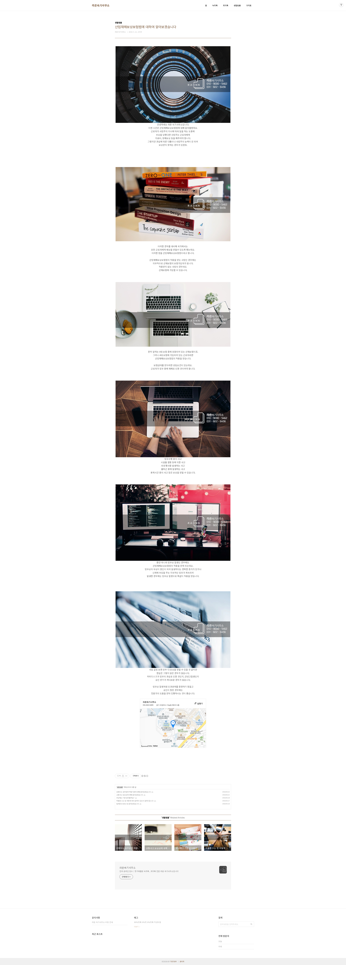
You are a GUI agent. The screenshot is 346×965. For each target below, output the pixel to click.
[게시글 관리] (126, 776)
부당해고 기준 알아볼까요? (125, 798)
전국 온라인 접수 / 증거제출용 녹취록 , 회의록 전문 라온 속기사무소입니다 (148, 871)
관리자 (182, 961)
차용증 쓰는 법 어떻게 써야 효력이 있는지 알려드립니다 (134, 801)
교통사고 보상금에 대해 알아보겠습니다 (129, 795)
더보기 (136, 926)
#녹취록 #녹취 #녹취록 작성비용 (148, 922)
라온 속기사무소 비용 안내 (102, 922)
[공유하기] (123, 776)
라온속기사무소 (100, 5)
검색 (251, 924)
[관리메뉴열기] (341, 5)
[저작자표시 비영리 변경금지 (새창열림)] (144, 776)
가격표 (248, 5)
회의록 (225, 5)
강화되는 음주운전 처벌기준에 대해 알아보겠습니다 (133, 792)
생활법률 (237, 5)
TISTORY (173, 961)
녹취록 (215, 5)
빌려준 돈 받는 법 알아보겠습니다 (127, 804)
